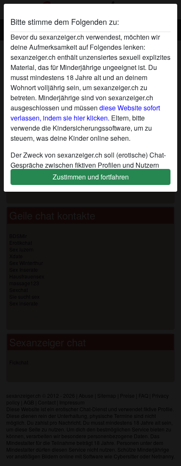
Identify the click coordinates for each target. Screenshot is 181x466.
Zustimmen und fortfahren (91, 177)
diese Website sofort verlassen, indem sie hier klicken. (85, 113)
